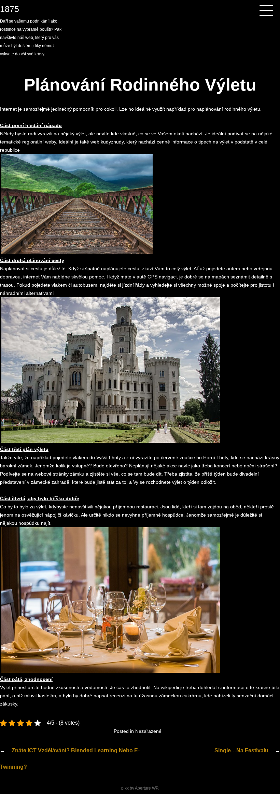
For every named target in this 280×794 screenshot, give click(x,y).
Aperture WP (146, 788)
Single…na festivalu (241, 750)
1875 (9, 9)
